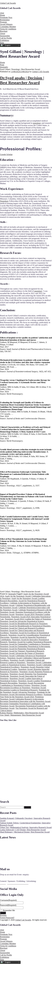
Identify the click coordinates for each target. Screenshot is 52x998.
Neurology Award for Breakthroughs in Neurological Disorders (25, 626)
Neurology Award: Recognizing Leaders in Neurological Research (23, 689)
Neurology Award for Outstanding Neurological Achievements (25, 646)
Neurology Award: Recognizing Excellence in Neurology (23, 686)
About (2, 33)
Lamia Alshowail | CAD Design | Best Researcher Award (23, 830)
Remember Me (9, 910)
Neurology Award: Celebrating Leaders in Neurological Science (25, 663)
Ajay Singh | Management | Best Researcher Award (20, 715)
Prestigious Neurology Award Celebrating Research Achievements (22, 698)
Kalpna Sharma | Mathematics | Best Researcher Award (22, 713)
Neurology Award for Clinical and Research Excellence (22, 628)
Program (3, 22)
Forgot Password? (7, 918)
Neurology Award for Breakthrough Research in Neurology (23, 624)
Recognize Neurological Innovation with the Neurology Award (25, 701)
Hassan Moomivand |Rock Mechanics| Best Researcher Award (10, 782)
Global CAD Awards (40, 72)
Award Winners (6, 24)
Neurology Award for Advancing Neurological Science (22, 621)
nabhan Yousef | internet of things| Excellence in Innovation (12, 769)
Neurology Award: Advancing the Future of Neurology (22, 653)
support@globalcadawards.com (12, 877)
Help (2, 43)
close (2, 13)
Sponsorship (5, 36)
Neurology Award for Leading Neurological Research (29, 642)
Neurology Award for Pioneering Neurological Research (22, 649)
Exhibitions (4, 40)
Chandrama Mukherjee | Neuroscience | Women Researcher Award (8, 732)
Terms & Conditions (8, 29)
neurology (37, 123)
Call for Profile (6, 38)
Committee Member (8, 27)
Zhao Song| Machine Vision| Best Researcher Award (11, 745)
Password (8, 905)
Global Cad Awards (8, 3)
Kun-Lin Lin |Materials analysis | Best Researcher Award (12, 795)
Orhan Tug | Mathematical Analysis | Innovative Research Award (26, 827)
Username (8, 900)
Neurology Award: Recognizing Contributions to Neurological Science (22, 684)
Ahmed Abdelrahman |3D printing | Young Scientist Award (12, 757)
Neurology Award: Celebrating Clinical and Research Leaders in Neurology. (22, 661)
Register (3, 915)
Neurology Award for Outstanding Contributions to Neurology (25, 644)
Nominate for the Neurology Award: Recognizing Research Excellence (25, 693)
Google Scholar (6, 154)
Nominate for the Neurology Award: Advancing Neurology (24, 691)
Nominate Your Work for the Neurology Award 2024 (25, 695)
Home (2, 15)
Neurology (4, 201)
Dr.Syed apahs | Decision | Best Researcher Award (22, 80)
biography (4, 67)
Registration (5, 20)
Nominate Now (6, 17)
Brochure (3, 31)
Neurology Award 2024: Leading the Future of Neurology (28, 619)
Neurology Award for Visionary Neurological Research (22, 651)
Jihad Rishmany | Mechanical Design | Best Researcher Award (25, 832)
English (7, 45)
